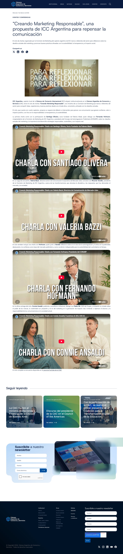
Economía (58, 515)
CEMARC (58, 528)
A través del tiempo (42, 515)
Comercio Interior (60, 510)
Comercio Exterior (60, 517)
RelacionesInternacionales (59, 522)
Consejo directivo (42, 522)
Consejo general (42, 525)
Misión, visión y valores (43, 520)
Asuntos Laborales (60, 512)
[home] (21, 4)
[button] (53, 4)
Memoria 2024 (41, 512)
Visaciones (58, 519)
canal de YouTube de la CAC (52, 370)
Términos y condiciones (74, 517)
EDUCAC (73, 510)
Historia (40, 510)
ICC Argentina (59, 525)
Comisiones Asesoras (43, 527)
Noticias (73, 508)
